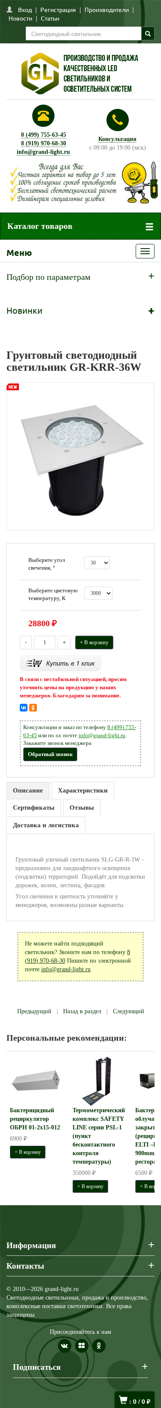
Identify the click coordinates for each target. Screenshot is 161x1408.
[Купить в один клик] (60, 663)
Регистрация (58, 9)
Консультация (117, 139)
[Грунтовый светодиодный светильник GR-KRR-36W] (80, 456)
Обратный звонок (50, 754)
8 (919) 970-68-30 (43, 143)
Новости (20, 18)
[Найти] (148, 33)
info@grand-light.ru (43, 152)
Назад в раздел (82, 1011)
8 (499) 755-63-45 (43, 135)
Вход (25, 9)
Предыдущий (34, 1011)
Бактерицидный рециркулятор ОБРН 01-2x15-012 (35, 1119)
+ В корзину (94, 642)
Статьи (50, 18)
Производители (107, 9)
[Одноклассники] (33, 708)
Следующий (128, 1011)
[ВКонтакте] (23, 708)
